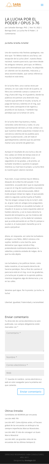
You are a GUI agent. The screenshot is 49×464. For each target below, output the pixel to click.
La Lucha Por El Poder (26, 30)
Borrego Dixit (10, 30)
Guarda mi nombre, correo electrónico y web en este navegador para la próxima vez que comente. (23, 382)
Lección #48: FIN (12, 418)
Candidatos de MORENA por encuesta (21, 414)
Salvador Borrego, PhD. (18, 27)
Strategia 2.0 (30, 460)
